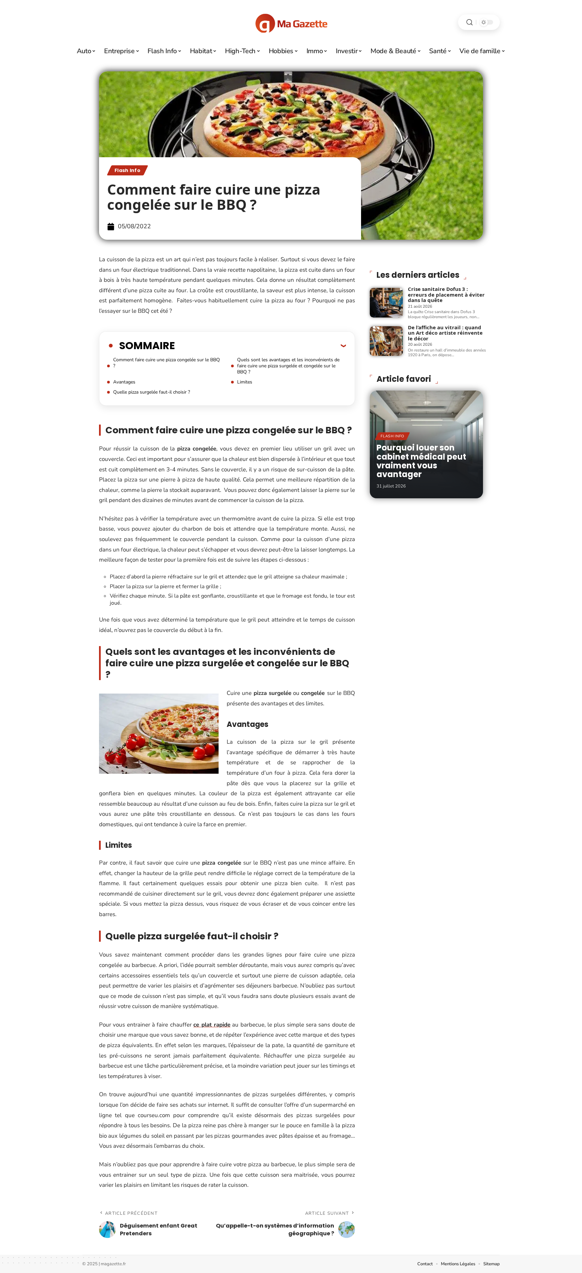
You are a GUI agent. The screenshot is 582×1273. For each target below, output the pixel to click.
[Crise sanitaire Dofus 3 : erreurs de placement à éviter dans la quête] (386, 302)
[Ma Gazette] (291, 22)
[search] (469, 22)
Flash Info (127, 170)
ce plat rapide (211, 1025)
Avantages (124, 382)
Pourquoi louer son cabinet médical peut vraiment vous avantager (421, 461)
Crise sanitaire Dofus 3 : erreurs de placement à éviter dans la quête (446, 294)
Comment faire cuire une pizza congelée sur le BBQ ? (166, 363)
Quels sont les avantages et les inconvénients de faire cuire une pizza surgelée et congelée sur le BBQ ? (288, 366)
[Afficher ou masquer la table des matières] (260, 345)
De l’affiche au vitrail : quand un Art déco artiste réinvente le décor (445, 333)
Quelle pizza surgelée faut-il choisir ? (151, 392)
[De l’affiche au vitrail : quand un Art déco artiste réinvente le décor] (386, 341)
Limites (244, 382)
